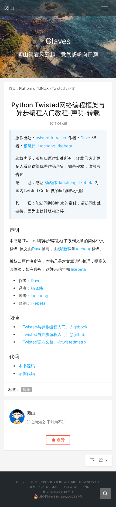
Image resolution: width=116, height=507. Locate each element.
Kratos (44, 486)
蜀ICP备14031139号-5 (58, 491)
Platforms (27, 88)
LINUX (43, 88)
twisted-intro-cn (51, 137)
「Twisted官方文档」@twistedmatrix (52, 342)
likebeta (64, 145)
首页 (12, 88)
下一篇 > (98, 460)
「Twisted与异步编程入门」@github (52, 334)
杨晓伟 (29, 145)
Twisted (58, 88)
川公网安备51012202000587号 (60, 496)
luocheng (46, 145)
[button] (58, 440)
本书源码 (27, 366)
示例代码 (27, 373)
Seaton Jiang (77, 486)
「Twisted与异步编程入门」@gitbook (53, 326)
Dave (85, 137)
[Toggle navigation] (105, 8)
